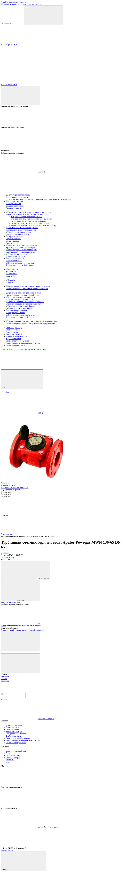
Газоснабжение (12, 332)
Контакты (40, 349)
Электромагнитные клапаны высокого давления (31, 219)
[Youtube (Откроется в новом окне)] (19, 368)
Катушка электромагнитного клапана (26, 217)
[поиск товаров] (43, 15)
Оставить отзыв (7, 557)
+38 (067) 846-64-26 (9, 45)
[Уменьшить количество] (20, 641)
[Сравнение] (20, 95)
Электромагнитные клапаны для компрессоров (30, 223)
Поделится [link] (5, 496)
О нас (3, 349)
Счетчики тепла (12, 330)
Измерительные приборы (16, 336)
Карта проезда (7, 850)
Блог (46, 349)
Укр (7, 392)
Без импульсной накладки (12, 630)
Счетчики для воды (14, 328)
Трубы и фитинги (13, 339)
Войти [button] (3, 626)
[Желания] (63, 117)
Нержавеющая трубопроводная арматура (23, 343)
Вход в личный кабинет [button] (16, 751)
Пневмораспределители (16, 345)
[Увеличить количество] (20, 663)
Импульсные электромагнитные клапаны (28, 221)
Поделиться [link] (6, 492)
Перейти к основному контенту (14, 2)
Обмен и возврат (28, 349)
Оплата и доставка (13, 349)
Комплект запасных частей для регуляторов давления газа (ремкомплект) (41, 199)
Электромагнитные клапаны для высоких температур (33, 225)
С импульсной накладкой (34, 630)
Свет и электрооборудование (18, 341)
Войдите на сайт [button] (8, 602)
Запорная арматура (14, 334)
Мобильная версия (46, 719)
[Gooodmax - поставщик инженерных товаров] (13, 697)
